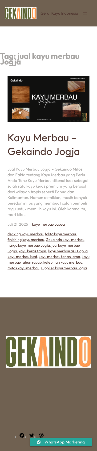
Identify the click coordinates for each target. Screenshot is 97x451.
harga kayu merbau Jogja (29, 245)
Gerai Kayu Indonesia (59, 13)
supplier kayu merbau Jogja (64, 268)
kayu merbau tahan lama (59, 256)
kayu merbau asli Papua (68, 251)
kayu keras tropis (33, 251)
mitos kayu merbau (23, 268)
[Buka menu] (85, 13)
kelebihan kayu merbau (62, 262)
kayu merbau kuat (22, 256)
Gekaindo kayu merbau (65, 239)
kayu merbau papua (48, 224)
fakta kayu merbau (60, 234)
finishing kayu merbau (26, 239)
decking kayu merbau (25, 234)
